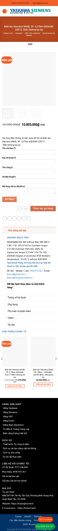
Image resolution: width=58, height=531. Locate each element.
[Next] (51, 78)
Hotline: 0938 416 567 (20, 3)
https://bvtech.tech (27, 508)
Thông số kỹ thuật (17, 297)
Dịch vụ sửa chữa (11, 452)
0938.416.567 (36, 271)
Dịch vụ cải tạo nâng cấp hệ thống (19, 448)
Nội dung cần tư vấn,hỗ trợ (13, 186)
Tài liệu (11, 324)
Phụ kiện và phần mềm (19, 311)
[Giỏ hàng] (54, 11)
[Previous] (7, 78)
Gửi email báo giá (10, 476)
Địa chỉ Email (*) (9, 158)
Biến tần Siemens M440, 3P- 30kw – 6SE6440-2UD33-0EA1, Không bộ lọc (43, 373)
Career (18, 516)
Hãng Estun (8, 420)
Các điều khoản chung (20, 520)
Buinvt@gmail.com (40, 3)
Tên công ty (7, 167)
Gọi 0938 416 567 (45, 526)
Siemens (18, 33)
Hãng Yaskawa (10, 408)
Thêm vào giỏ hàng (43, 208)
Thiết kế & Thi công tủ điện (16, 444)
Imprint (27, 516)
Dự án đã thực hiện (12, 456)
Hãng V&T (8, 416)
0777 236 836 (21, 467)
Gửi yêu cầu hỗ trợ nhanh (14, 480)
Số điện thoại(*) (9, 177)
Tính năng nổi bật (17, 230)
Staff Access (29, 524)
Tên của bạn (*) (9, 148)
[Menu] (4, 11)
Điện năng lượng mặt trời (15, 433)
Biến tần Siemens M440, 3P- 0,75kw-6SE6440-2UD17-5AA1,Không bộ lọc (15, 373)
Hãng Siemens (10, 412)
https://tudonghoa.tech (22, 503)
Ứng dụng (13, 304)
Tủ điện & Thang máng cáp (16, 429)
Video (11, 317)
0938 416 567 (19, 471)
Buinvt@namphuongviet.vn (20, 277)
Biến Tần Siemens (32, 33)
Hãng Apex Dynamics (13, 425)
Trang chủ (8, 33)
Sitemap (38, 516)
